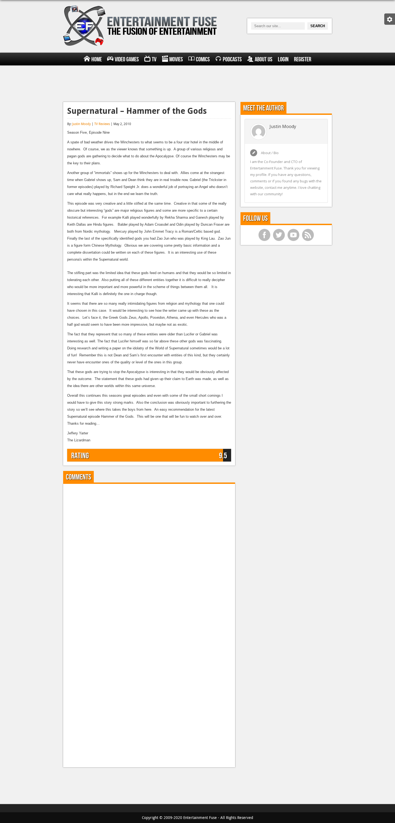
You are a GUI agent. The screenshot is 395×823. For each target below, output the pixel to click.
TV (154, 59)
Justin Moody (81, 124)
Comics (203, 59)
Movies (176, 59)
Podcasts (232, 59)
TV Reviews (102, 124)
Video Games (127, 59)
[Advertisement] (197, 83)
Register (302, 59)
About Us (263, 59)
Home (96, 59)
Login (283, 59)
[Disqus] (149, 555)
